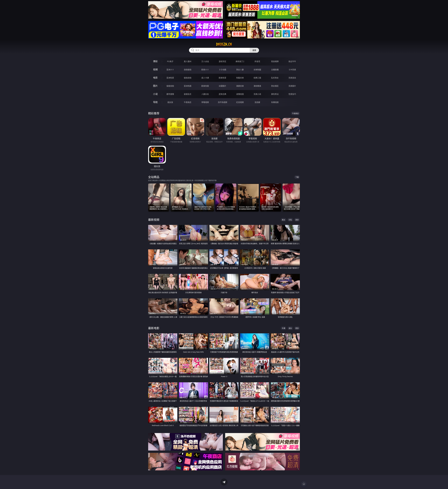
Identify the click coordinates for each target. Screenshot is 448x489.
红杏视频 (240, 102)
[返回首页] (304, 484)
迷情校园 (240, 94)
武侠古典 (222, 94)
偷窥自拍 (170, 86)
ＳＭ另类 (292, 69)
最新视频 (153, 220)
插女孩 (170, 102)
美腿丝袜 (240, 86)
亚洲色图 (187, 86)
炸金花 (257, 61)
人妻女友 (205, 94)
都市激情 (170, 94)
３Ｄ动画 (222, 69)
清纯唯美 (257, 86)
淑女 (290, 328)
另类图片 (292, 86)
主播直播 (275, 69)
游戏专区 (222, 61)
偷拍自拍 (187, 77)
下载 (297, 177)
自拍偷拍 (187, 69)
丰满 (283, 328)
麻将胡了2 (240, 61)
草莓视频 (205, 102)
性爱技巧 (292, 94)
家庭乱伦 (187, 94)
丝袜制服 (257, 69)
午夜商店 (187, 102)
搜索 (254, 50)
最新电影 (153, 328)
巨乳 (290, 220)
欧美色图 (205, 86)
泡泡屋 (257, 102)
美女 (283, 220)
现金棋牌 (275, 61)
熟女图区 (275, 86)
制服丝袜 (240, 77)
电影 (155, 77)
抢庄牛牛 (292, 61)
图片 (155, 85)
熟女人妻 (240, 69)
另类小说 (257, 94)
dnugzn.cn (224, 44)
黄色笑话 (275, 94)
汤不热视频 (222, 102)
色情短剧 (275, 102)
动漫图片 (222, 86)
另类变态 (292, 77)
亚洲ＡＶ (170, 69)
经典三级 (257, 77)
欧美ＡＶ (205, 69)
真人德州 (187, 61)
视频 (155, 69)
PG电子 (170, 61)
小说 (155, 94)
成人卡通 (205, 77)
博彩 (155, 61)
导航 (155, 102)
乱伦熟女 (275, 77)
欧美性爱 (222, 77)
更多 (297, 220)
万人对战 (205, 61)
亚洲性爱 (170, 77)
